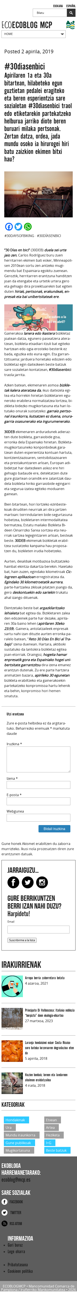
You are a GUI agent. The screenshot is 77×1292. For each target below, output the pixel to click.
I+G (48, 1142)
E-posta (14, 794)
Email (10, 922)
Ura (9, 1127)
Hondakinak (15, 1120)
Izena (12, 778)
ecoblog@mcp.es (15, 1180)
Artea (50, 1127)
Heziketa (53, 1135)
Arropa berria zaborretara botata (45, 978)
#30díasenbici (49, 235)
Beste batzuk (56, 1150)
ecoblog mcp (26, 25)
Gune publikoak (18, 1142)
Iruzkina (14, 744)
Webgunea (15, 811)
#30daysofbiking (19, 235)
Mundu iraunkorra (20, 1135)
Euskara (58, 6)
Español (71, 6)
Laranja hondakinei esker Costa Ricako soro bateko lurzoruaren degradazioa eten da (49, 1048)
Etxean (51, 1120)
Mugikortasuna (18, 1150)
